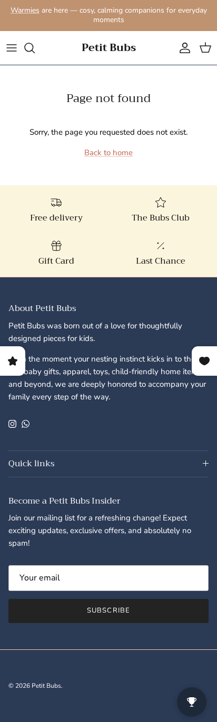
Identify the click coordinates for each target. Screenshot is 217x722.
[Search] (34, 47)
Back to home (108, 152)
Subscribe (108, 610)
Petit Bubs (46, 685)
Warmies (25, 10)
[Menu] (11, 47)
